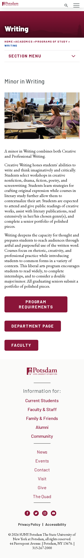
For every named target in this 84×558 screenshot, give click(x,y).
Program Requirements (36, 304)
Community (42, 436)
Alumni (42, 427)
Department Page (32, 326)
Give (42, 487)
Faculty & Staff (42, 409)
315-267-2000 (42, 548)
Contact (42, 469)
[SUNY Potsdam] (42, 373)
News (42, 451)
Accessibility (55, 524)
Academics (24, 41)
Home (8, 41)
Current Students (42, 400)
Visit (42, 478)
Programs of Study (51, 41)
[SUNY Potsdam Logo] (10, 4)
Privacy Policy (29, 524)
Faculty (21, 345)
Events (42, 460)
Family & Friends (42, 418)
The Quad (42, 496)
